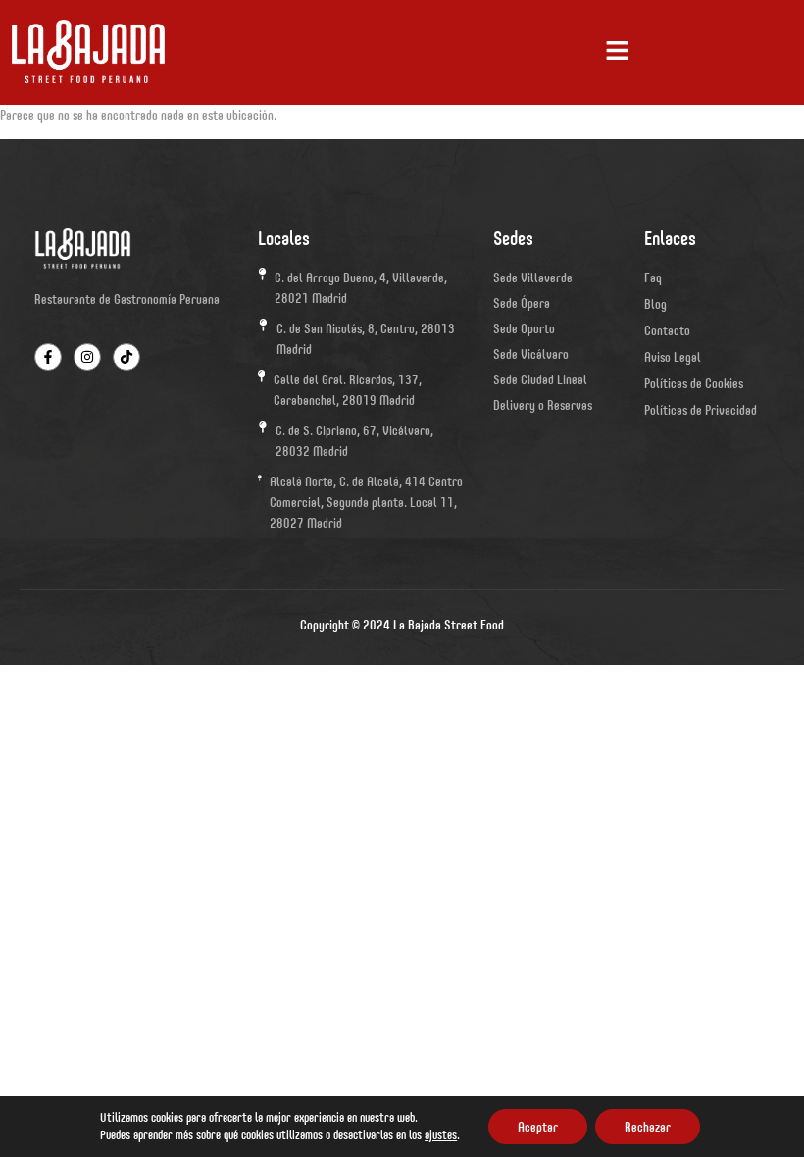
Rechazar (648, 1126)
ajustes (441, 1135)
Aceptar (538, 1126)
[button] (617, 52)
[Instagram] (87, 357)
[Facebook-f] (48, 357)
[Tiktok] (126, 357)
